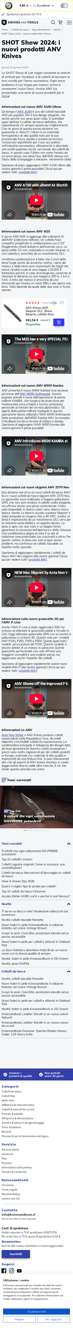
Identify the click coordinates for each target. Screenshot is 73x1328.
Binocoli (6, 1131)
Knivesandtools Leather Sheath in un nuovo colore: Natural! (35, 1015)
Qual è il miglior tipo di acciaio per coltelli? (29, 886)
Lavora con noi (10, 1198)
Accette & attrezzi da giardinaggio (23, 1122)
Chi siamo (8, 1185)
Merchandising (11, 1194)
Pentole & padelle (12, 1113)
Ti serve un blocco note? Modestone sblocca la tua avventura (35, 913)
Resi (4, 1158)
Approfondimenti (41, 29)
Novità (57, 29)
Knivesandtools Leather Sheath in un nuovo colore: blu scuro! (35, 1024)
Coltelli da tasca (20, 29)
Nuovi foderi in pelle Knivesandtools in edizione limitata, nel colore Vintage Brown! (32, 926)
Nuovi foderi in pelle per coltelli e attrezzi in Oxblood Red (36, 943)
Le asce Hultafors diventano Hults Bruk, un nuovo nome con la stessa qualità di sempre (34, 951)
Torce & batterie (11, 1127)
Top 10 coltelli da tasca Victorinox (24, 891)
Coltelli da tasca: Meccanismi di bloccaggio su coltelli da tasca (36, 874)
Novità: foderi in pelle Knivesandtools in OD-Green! (35, 958)
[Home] (20, 21)
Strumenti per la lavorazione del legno (25, 1136)
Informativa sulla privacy (17, 1167)
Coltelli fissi (8, 1096)
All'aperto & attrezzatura (17, 1118)
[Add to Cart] (58, 322)
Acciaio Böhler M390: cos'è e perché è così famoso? (36, 896)
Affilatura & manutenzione (18, 1104)
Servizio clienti (10, 1149)
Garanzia (7, 1154)
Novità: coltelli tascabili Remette (23, 920)
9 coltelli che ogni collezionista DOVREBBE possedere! (30, 852)
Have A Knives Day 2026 (18, 881)
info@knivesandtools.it (18, 1215)
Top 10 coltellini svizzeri (17, 859)
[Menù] (69, 23)
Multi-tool (8, 1100)
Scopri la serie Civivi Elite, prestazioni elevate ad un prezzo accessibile (35, 935)
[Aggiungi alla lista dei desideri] (61, 302)
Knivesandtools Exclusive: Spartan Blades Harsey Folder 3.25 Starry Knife (34, 1032)
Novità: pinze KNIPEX (15, 964)
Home (5, 29)
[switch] (64, 5)
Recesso (7, 1163)
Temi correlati (12, 844)
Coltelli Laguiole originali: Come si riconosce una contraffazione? (33, 866)
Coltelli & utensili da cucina (18, 1109)
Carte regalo (9, 1189)
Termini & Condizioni (14, 1171)
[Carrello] (60, 23)
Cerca (53, 23)
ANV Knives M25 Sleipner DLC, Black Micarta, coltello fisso (40, 311)
